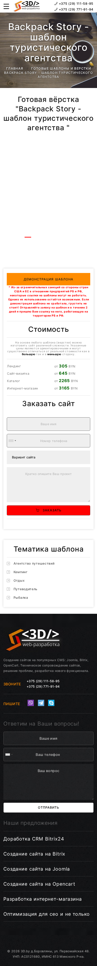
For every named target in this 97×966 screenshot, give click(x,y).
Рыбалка (21, 597)
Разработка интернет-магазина (42, 899)
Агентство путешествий (34, 563)
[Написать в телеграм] (41, 703)
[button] (6, 6)
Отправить (48, 807)
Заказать (50, 510)
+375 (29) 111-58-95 (75, 3)
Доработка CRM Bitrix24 (33, 839)
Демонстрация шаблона (49, 279)
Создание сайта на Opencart (39, 884)
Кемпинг (21, 572)
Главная (14, 68)
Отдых (19, 580)
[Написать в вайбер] (31, 703)
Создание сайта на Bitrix (34, 854)
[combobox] (12, 440)
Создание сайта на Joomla (36, 869)
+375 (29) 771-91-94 (75, 9)
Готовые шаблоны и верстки (61, 68)
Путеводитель (25, 589)
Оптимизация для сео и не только (46, 914)
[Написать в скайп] (51, 703)
